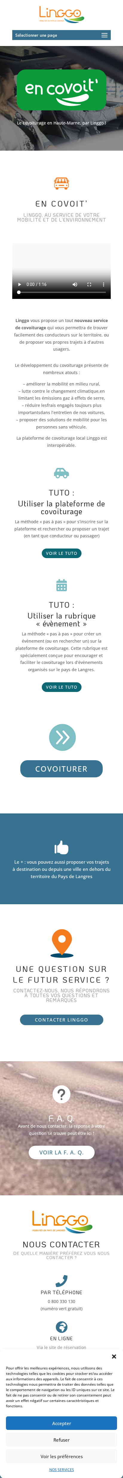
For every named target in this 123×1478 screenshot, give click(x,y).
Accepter (61, 1423)
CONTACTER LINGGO (61, 1020)
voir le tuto (61, 553)
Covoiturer (61, 769)
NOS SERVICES (61, 1469)
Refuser (61, 1440)
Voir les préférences (62, 1456)
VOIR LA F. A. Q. (61, 1152)
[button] (114, 1357)
